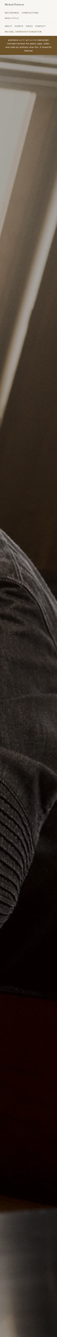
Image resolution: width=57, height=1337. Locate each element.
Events (19, 26)
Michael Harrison (14, 4)
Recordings (12, 13)
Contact (40, 26)
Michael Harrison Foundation (23, 32)
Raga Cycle (12, 18)
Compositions (30, 13)
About (8, 26)
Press (29, 26)
